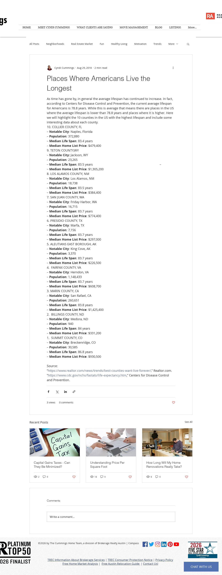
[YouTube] (176, 544)
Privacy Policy (164, 560)
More (171, 43)
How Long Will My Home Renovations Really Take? (164, 465)
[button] (188, 44)
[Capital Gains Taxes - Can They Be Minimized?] (55, 442)
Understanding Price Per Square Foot (107, 465)
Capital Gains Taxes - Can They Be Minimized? (52, 465)
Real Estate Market (82, 43)
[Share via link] (74, 391)
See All (189, 421)
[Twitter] (151, 544)
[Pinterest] (170, 544)
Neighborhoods (55, 43)
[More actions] (173, 68)
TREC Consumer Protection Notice (130, 560)
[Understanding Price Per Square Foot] (111, 442)
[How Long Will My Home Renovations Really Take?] (167, 442)
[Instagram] (157, 544)
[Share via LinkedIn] (65, 391)
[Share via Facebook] (48, 391)
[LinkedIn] (163, 544)
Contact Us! (150, 564)
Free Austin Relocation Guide (121, 564)
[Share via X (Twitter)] (57, 391)
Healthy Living (119, 43)
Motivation (140, 43)
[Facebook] (145, 544)
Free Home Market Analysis (80, 564)
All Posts (34, 43)
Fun (102, 43)
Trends (157, 43)
